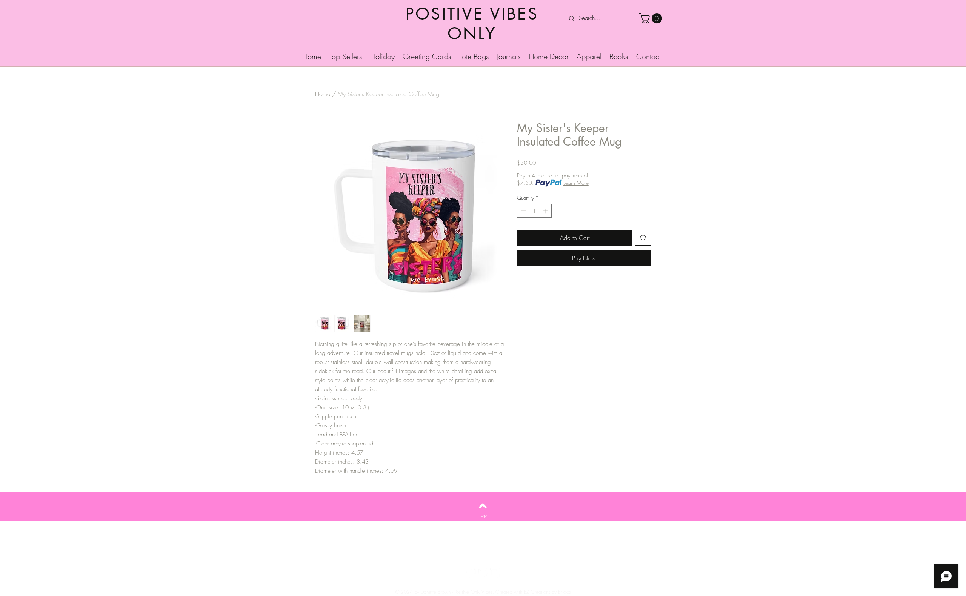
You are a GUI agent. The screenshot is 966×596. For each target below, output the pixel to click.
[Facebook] (471, 573)
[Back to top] (483, 506)
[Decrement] (522, 210)
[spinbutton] (534, 210)
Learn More (576, 182)
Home (322, 94)
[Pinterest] (483, 573)
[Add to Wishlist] (643, 238)
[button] (652, 18)
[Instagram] (495, 573)
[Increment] (546, 210)
